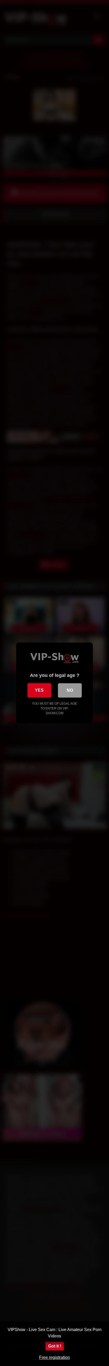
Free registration (54, 1357)
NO (70, 690)
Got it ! (54, 1346)
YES (39, 690)
